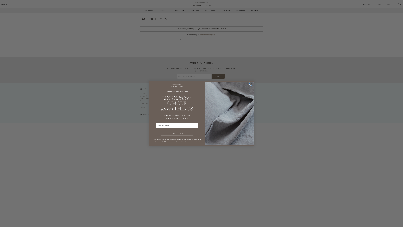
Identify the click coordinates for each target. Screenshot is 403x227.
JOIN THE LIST (177, 133)
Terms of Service (196, 142)
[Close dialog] (251, 83)
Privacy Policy (185, 142)
